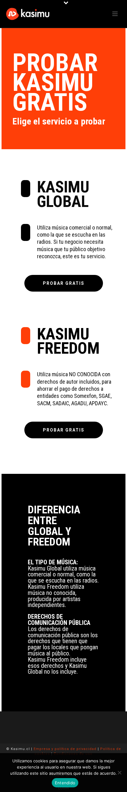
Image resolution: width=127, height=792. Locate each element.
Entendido (65, 782)
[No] (119, 772)
